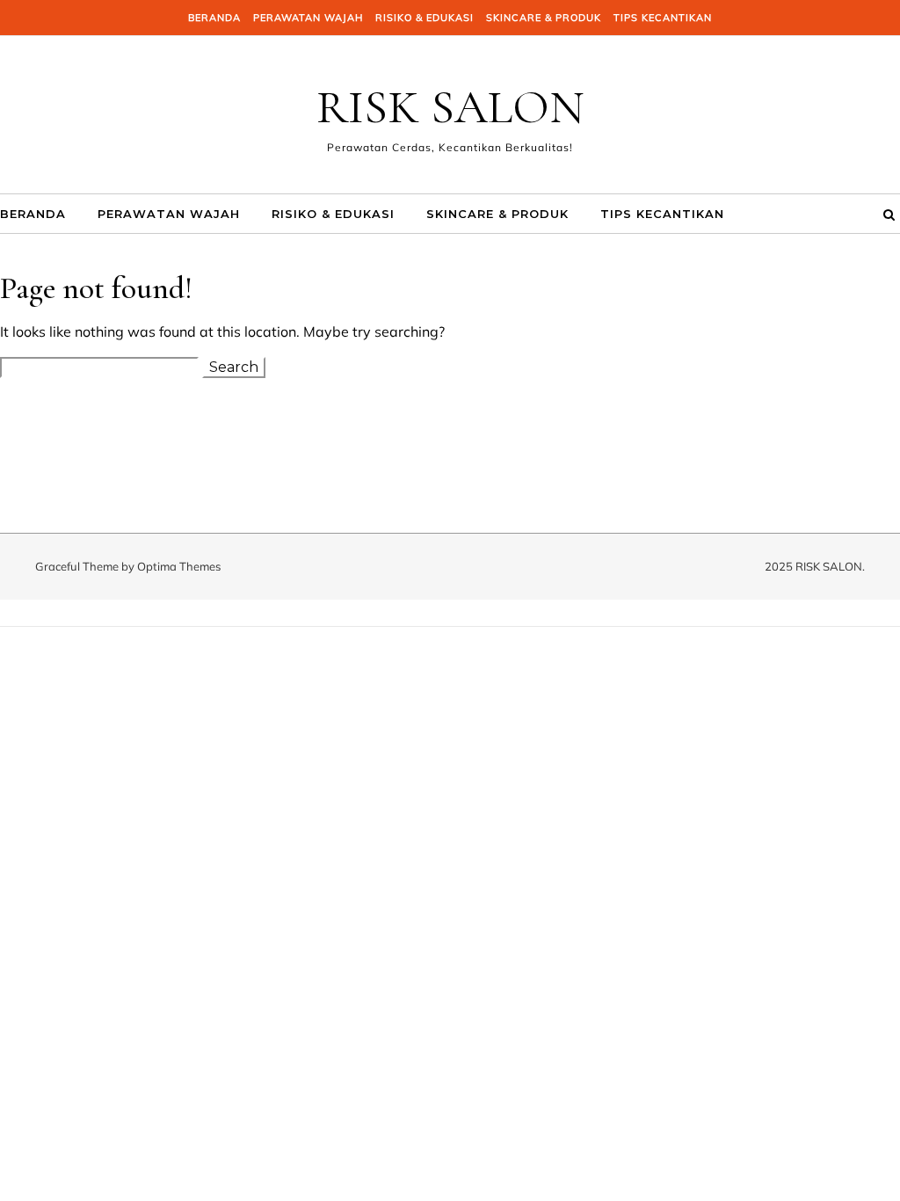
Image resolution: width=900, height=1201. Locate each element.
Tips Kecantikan (662, 17)
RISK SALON (450, 106)
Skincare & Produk (543, 17)
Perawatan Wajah (308, 17)
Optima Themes (179, 566)
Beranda (214, 17)
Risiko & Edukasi (424, 17)
